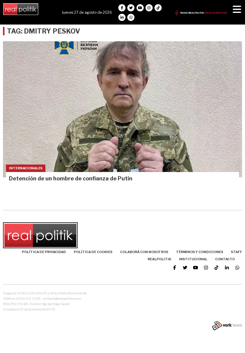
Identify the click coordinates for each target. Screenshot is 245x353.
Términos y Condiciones (199, 252)
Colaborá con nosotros (144, 252)
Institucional (193, 259)
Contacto (225, 259)
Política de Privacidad (44, 252)
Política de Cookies (93, 252)
